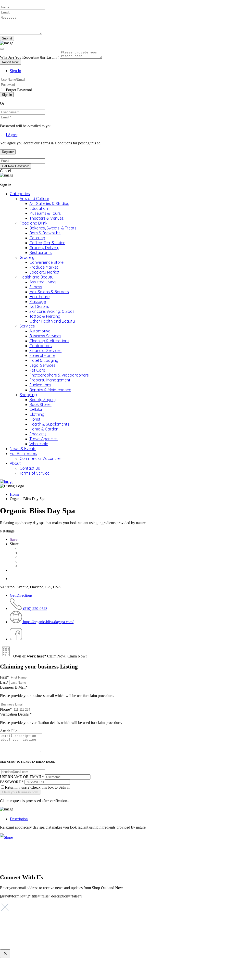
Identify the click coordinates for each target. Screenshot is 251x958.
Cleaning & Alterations (49, 340)
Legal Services (42, 365)
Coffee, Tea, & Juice (47, 242)
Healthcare (39, 296)
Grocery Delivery (44, 247)
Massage (37, 301)
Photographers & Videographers (59, 375)
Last (4, 682)
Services (27, 326)
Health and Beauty (36, 277)
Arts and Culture (34, 198)
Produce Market (43, 267)
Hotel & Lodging (43, 360)
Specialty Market (44, 272)
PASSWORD (12, 782)
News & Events (23, 448)
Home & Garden (43, 429)
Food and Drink (33, 223)
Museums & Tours (45, 213)
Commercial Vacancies (41, 458)
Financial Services (45, 350)
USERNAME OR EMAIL (22, 777)
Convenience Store (46, 262)
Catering (37, 237)
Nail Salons (39, 306)
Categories (20, 193)
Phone (6, 709)
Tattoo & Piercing (44, 316)
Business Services (45, 335)
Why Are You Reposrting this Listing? (29, 57)
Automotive (39, 330)
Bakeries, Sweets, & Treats (52, 228)
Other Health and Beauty (52, 321)
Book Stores (40, 404)
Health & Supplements (49, 424)
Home (14, 494)
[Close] (2, 49)
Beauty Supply (42, 399)
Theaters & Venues (46, 218)
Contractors (40, 345)
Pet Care (37, 370)
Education (38, 208)
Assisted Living (42, 281)
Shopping (28, 394)
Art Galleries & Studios (49, 203)
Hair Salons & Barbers (49, 291)
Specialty (37, 433)
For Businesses (23, 453)
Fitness (35, 286)
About (15, 463)
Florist (34, 419)
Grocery (27, 257)
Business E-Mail (57, 691)
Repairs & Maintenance (50, 389)
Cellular (36, 409)
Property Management (49, 380)
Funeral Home (42, 355)
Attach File (8, 731)
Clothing (36, 414)
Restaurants (40, 252)
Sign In (15, 71)
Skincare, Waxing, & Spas (52, 311)
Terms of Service (35, 473)
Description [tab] (19, 819)
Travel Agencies (43, 438)
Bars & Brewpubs (45, 232)
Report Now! (10, 62)
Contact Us (30, 468)
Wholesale (38, 443)
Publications (40, 384)
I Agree (11, 135)
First (4, 677)
